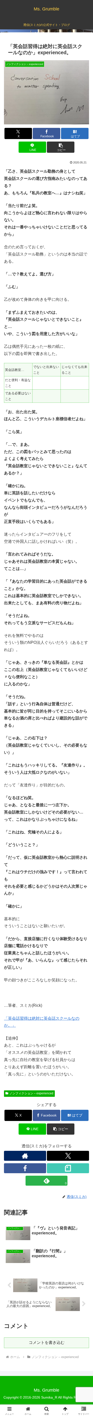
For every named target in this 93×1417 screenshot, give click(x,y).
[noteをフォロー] (68, 1168)
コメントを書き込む (46, 1342)
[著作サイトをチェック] (25, 1156)
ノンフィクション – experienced (31, 1093)
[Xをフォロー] (68, 1156)
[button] (60, 147)
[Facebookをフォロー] (25, 1168)
